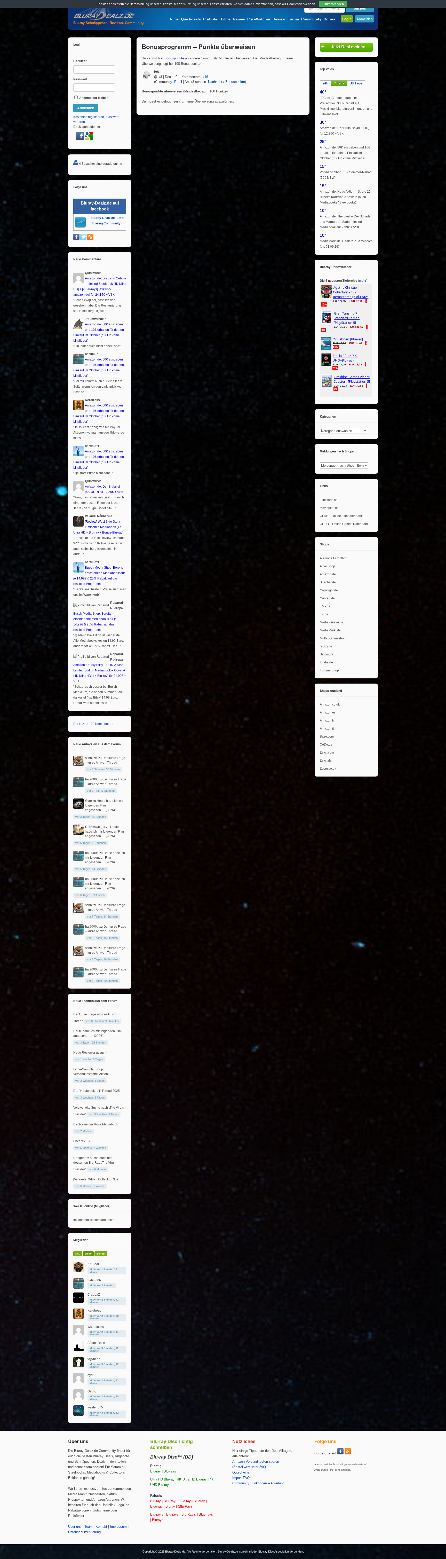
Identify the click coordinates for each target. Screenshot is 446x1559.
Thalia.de (326, 662)
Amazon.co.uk (330, 704)
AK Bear (93, 1264)
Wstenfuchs (95, 1327)
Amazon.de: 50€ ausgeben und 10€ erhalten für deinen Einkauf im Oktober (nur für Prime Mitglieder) (345, 153)
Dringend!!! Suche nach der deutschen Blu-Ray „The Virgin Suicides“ (94, 1163)
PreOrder (211, 19)
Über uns (75, 1527)
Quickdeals (191, 19)
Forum (293, 19)
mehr (362, 281)
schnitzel (91, 758)
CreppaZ (93, 1294)
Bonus (329, 19)
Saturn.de (326, 654)
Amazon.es (328, 712)
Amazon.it (327, 728)
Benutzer (80, 61)
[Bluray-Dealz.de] (104, 19)
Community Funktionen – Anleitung (258, 1483)
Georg (91, 1391)
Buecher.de (328, 582)
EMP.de (325, 606)
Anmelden (364, 18)
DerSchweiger (95, 827)
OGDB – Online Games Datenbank (344, 524)
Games (239, 19)
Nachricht (215, 82)
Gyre (88, 801)
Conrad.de (327, 598)
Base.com (327, 736)
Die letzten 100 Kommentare (93, 724)
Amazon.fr (327, 720)
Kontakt (101, 1527)
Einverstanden (333, 4)
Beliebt (101, 1253)
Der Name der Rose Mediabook (95, 1124)
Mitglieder (80, 1239)
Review (279, 19)
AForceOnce (96, 1343)
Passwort (80, 79)
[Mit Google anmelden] (89, 139)
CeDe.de (326, 744)
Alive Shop (327, 566)
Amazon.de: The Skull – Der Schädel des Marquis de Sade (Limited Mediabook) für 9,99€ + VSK (345, 222)
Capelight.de (329, 590)
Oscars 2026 (82, 1141)
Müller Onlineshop (333, 638)
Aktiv (88, 1253)
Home (174, 19)
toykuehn (93, 1359)
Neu (77, 1253)
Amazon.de (328, 574)
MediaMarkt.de (330, 630)
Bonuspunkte (174, 58)
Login (347, 18)
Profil (178, 82)
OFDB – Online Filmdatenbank (341, 516)
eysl (90, 1375)
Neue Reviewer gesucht (90, 1052)
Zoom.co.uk (328, 768)
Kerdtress (94, 1310)
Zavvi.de (326, 760)
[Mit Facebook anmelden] (80, 139)
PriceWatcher (258, 19)
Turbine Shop (329, 670)
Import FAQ (241, 1478)
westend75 (95, 1407)
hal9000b (92, 779)
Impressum (118, 1527)
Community (311, 19)
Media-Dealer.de (331, 622)
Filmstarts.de (329, 500)
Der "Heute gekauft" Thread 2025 (96, 1091)
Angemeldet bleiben (93, 98)
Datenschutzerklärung (84, 1532)
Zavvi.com (327, 752)
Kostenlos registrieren (88, 117)
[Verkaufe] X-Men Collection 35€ (95, 1179)
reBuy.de (326, 646)
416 (205, 77)
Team (88, 1527)
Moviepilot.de (329, 508)
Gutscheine (240, 1472)
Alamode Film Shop (333, 558)
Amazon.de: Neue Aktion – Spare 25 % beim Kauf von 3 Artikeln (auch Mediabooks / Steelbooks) (345, 197)
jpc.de (324, 614)
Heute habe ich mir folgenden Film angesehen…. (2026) (104, 805)
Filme (225, 19)
